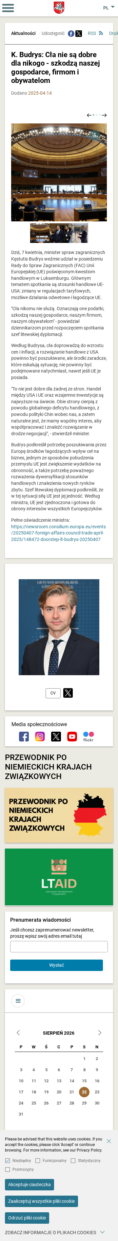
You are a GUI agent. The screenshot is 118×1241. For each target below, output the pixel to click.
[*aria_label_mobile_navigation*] (8, 8)
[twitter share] (78, 33)
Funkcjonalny (55, 1160)
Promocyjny (23, 1169)
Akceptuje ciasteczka (29, 1184)
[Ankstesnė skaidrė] (89, 114)
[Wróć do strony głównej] (59, 8)
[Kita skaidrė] (104, 114)
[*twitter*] (68, 693)
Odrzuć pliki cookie (27, 1217)
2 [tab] (96, 115)
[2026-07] (18, 1033)
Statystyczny (89, 1160)
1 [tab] (93, 115)
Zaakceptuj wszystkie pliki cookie (41, 1201)
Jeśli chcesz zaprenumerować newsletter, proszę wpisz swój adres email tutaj (52, 933)
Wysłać (56, 965)
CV (53, 693)
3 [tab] (100, 115)
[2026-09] (99, 1033)
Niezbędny (21, 1160)
